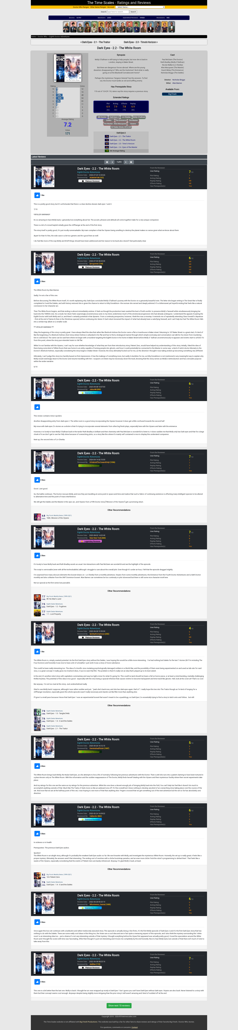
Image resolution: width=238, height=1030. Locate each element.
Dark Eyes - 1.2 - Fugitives (56, 606)
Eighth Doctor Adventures (59, 37)
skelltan (95, 964)
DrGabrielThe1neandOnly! (102, 462)
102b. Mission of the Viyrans (58, 518)
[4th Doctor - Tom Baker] (87, 27)
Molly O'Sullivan (139, 117)
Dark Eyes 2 (114, 117)
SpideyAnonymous (99, 634)
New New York (98, 538)
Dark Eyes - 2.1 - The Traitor (120, 136)
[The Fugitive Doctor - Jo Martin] (157, 27)
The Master (133, 120)
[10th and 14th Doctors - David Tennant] (136, 27)
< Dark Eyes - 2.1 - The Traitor (95, 42)
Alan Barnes (177, 83)
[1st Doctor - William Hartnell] (66, 27)
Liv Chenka (126, 117)
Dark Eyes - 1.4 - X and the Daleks (59, 721)
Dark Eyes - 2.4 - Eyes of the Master (123, 147)
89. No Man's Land (54, 599)
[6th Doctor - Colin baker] (101, 27)
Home (33, 37)
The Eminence (121, 120)
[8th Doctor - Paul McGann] (115, 27)
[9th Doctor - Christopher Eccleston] (129, 27)
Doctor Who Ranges (81, 7)
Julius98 (95, 389)
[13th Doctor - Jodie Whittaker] (164, 27)
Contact (135, 1027)
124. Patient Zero (53, 877)
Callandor (96, 816)
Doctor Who (42, 37)
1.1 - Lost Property (54, 614)
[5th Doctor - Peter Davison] (94, 27)
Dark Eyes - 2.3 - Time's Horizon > (141, 42)
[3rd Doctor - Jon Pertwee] (80, 27)
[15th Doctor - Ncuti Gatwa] (171, 27)
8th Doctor (102, 117)
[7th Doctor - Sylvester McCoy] (108, 27)
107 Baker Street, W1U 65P (121, 127)
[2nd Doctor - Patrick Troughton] (73, 27)
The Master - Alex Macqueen (115, 124)
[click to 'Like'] (37, 195)
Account (110, 7)
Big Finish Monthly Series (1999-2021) (59, 515)
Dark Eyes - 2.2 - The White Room (122, 140)
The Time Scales (100, 3)
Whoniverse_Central (100, 904)
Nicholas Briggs (178, 80)
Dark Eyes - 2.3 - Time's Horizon (122, 144)
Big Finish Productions (88, 1022)
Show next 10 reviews (119, 1005)
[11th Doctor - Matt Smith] (143, 27)
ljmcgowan (96, 264)
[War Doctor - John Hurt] (122, 27)
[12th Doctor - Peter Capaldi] (150, 27)
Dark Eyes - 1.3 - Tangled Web (58, 713)
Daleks (108, 120)
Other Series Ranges (98, 7)
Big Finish (172, 94)
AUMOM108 (97, 178)
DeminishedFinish (99, 748)
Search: (104, 12)
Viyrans (133, 124)
